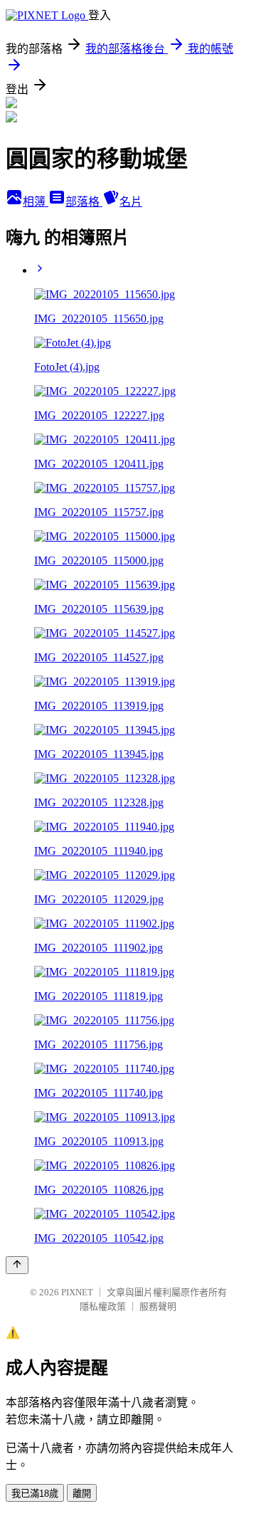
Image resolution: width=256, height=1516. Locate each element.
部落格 (83, 202)
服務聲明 (157, 1306)
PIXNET (77, 1292)
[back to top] (17, 1265)
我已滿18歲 (34, 1493)
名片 (130, 202)
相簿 (35, 202)
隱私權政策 (103, 1306)
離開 (82, 1493)
